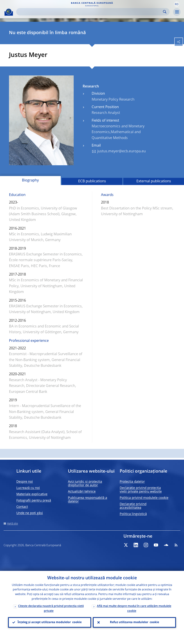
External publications (153, 181)
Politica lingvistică (133, 514)
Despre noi (24, 481)
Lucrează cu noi (28, 488)
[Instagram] (146, 545)
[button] (176, 4)
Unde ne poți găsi (29, 513)
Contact (22, 507)
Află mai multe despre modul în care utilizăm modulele (134, 609)
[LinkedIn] (136, 545)
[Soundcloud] (166, 545)
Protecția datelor (132, 481)
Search (165, 12)
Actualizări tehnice (82, 491)
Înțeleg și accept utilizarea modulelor (50, 622)
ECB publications (92, 181)
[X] (125, 545)
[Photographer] (71, 162)
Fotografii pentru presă (33, 500)
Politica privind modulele (144, 498)
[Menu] (177, 12)
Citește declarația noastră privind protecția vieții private (51, 609)
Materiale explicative (31, 494)
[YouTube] (156, 545)
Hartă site (12, 523)
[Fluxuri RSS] (176, 545)
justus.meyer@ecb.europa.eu (121, 151)
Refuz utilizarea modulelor (134, 622)
